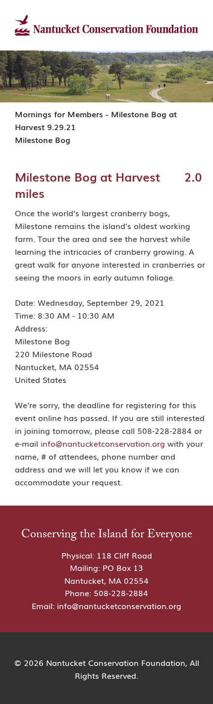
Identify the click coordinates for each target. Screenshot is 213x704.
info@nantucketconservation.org (103, 443)
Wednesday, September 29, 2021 (101, 302)
